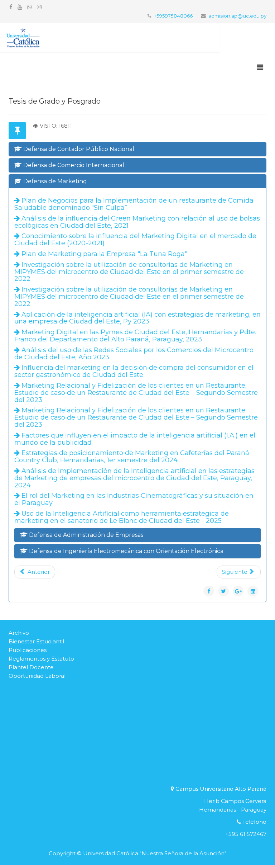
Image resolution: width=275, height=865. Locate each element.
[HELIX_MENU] (260, 67)
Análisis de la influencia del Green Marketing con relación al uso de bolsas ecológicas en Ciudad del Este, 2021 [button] (137, 222)
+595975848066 (173, 16)
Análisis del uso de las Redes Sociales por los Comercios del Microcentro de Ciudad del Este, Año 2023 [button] (134, 353)
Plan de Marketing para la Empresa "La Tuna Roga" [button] (103, 254)
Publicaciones (28, 650)
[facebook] (11, 7)
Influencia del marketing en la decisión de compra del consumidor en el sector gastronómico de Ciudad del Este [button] (134, 371)
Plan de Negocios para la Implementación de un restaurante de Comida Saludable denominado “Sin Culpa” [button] (134, 204)
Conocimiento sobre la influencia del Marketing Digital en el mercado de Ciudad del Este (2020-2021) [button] (135, 239)
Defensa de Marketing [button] (54, 181)
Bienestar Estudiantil (36, 641)
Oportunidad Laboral (37, 675)
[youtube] (20, 7)
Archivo (19, 632)
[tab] (137, 149)
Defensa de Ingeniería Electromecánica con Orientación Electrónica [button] (125, 551)
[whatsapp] (29, 7)
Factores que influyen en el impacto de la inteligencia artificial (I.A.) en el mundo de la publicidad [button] (134, 438)
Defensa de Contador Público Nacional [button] (78, 149)
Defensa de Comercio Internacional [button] (73, 165)
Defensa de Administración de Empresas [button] (85, 534)
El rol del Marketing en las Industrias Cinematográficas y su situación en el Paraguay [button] (134, 499)
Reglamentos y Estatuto (41, 658)
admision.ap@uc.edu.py (237, 16)
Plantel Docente (31, 667)
